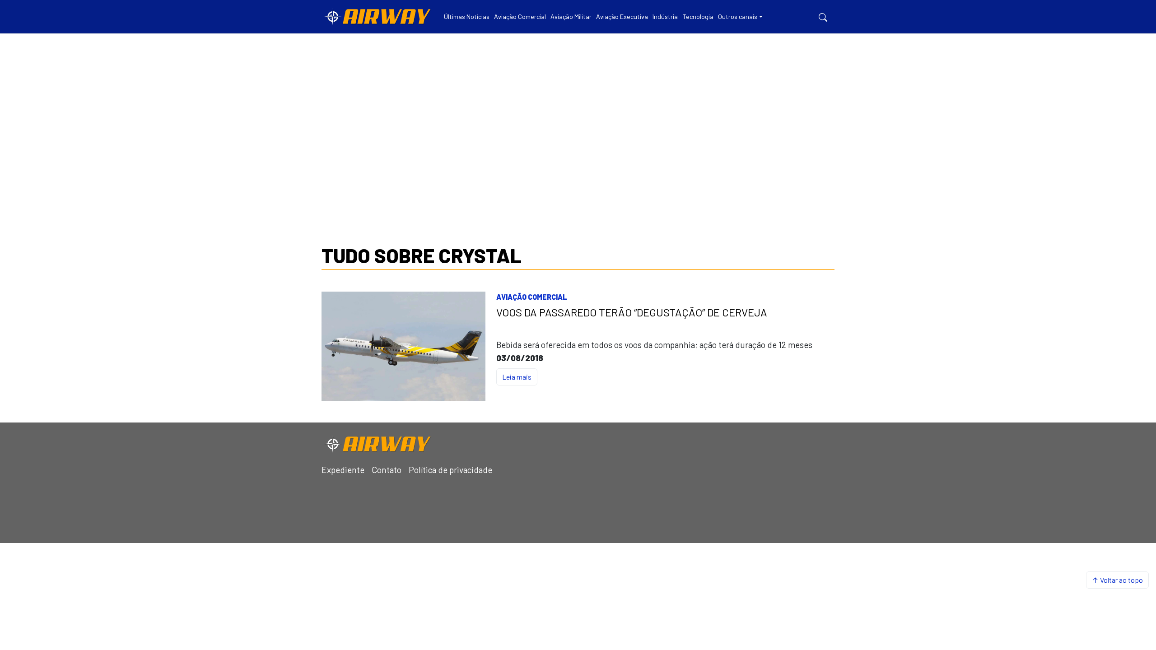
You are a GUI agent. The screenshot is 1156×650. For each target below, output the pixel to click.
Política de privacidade (450, 469)
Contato (386, 469)
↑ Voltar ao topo (1117, 580)
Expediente (343, 469)
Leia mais (516, 376)
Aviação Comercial (531, 296)
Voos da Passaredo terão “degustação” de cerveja (631, 312)
